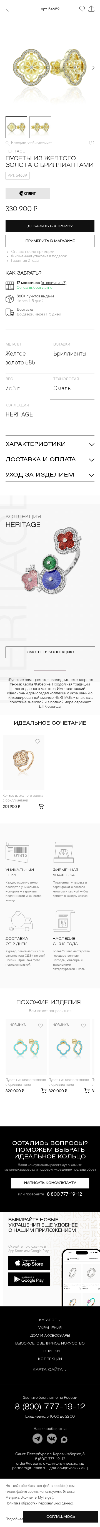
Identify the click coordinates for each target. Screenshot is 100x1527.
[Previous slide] (7, 67)
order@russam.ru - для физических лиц (50, 1464)
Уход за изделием (40, 475)
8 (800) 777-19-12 (50, 1407)
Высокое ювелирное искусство (50, 1343)
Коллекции (50, 1359)
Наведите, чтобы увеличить (32, 143)
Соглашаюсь (60, 1516)
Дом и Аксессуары (50, 1335)
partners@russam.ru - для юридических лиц (50, 1468)
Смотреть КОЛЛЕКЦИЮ (50, 652)
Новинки (50, 1351)
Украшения (50, 1327)
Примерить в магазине (50, 241)
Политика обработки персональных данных (40, 1504)
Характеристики (36, 444)
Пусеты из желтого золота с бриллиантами (26, 1082)
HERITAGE (15, 151)
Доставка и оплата (41, 459)
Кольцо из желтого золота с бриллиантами (23, 798)
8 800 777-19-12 (64, 1194)
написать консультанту (50, 1183)
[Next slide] (93, 67)
